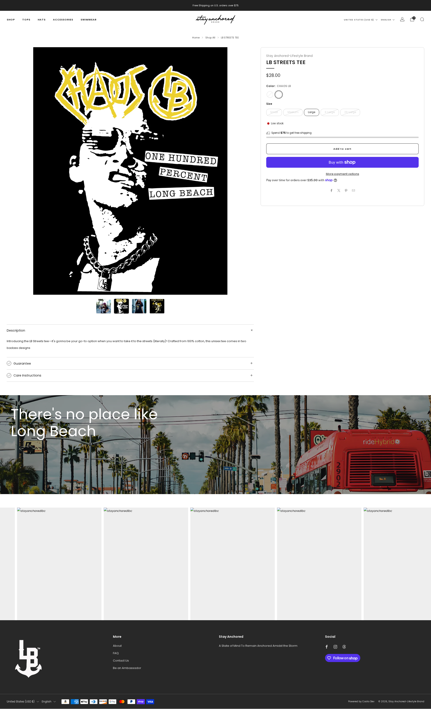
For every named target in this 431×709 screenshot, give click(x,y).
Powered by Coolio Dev (361, 701)
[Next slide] (245, 171)
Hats (42, 19)
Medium (293, 112)
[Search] (422, 19)
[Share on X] (339, 190)
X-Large (330, 112)
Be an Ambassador (127, 668)
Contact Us (121, 660)
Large (311, 112)
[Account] (402, 19)
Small (274, 112)
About (117, 646)
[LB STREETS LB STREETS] (270, 94)
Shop (11, 19)
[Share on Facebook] (331, 190)
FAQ (116, 653)
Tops (26, 19)
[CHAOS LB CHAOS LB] (279, 94)
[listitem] (215, 5)
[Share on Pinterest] (346, 190)
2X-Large (350, 112)
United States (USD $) (359, 19)
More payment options (342, 174)
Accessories (63, 19)
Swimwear (89, 19)
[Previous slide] (15, 171)
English (386, 19)
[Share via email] (353, 190)
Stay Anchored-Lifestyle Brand (289, 56)
